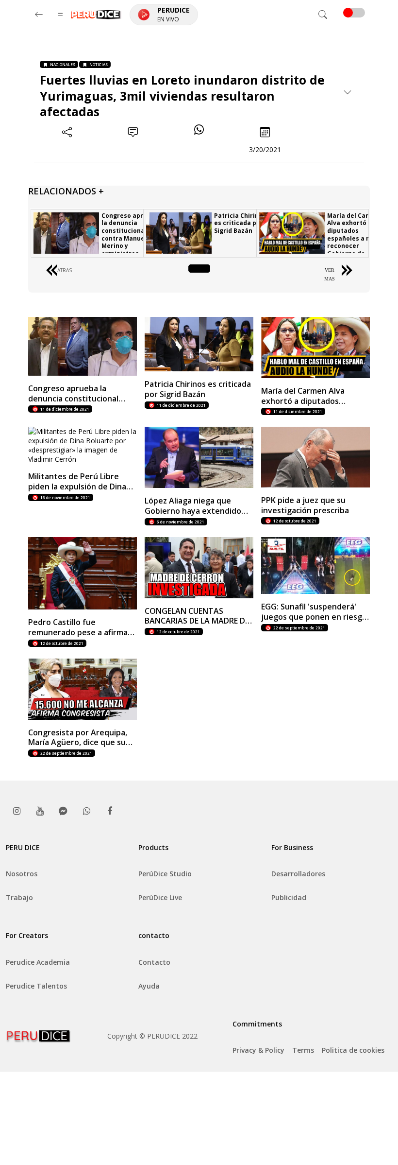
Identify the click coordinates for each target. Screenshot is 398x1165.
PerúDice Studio (165, 873)
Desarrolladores (298, 873)
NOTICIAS (98, 64)
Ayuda (149, 986)
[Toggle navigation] (322, 14)
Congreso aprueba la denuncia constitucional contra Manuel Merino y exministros (130, 234)
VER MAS (329, 274)
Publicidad (288, 897)
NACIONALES (62, 64)
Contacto (154, 962)
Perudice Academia (38, 962)
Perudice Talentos (36, 986)
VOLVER (199, 270)
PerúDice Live (160, 897)
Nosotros (21, 873)
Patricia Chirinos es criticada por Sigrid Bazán (240, 223)
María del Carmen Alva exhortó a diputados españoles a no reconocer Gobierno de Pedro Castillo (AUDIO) (354, 242)
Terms (303, 1050)
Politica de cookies (353, 1050)
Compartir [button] (67, 149)
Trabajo (19, 897)
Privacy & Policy (258, 1050)
